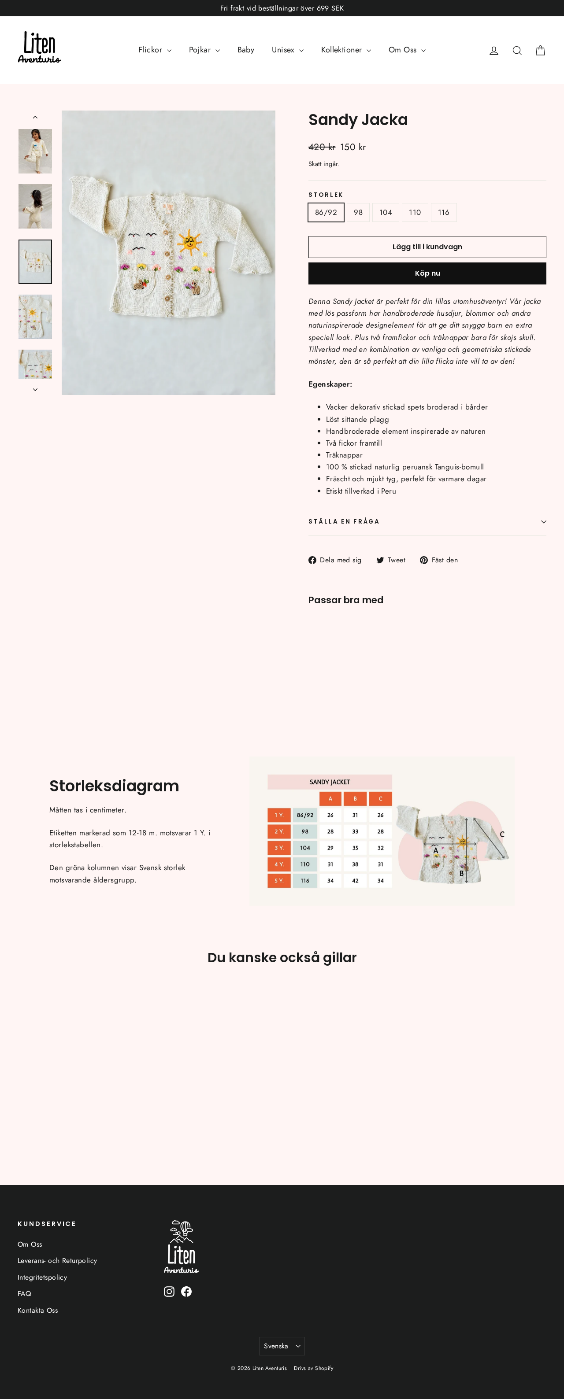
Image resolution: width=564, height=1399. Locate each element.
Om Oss (404, 49)
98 (358, 212)
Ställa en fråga (344, 521)
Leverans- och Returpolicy (57, 1260)
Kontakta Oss (38, 1310)
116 (444, 212)
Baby (246, 49)
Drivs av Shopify (313, 1368)
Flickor (151, 49)
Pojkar (201, 49)
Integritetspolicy (42, 1277)
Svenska (276, 1346)
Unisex (284, 49)
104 (385, 212)
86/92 (326, 212)
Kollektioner (342, 49)
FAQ (24, 1293)
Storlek (326, 195)
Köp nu (427, 273)
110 (415, 212)
